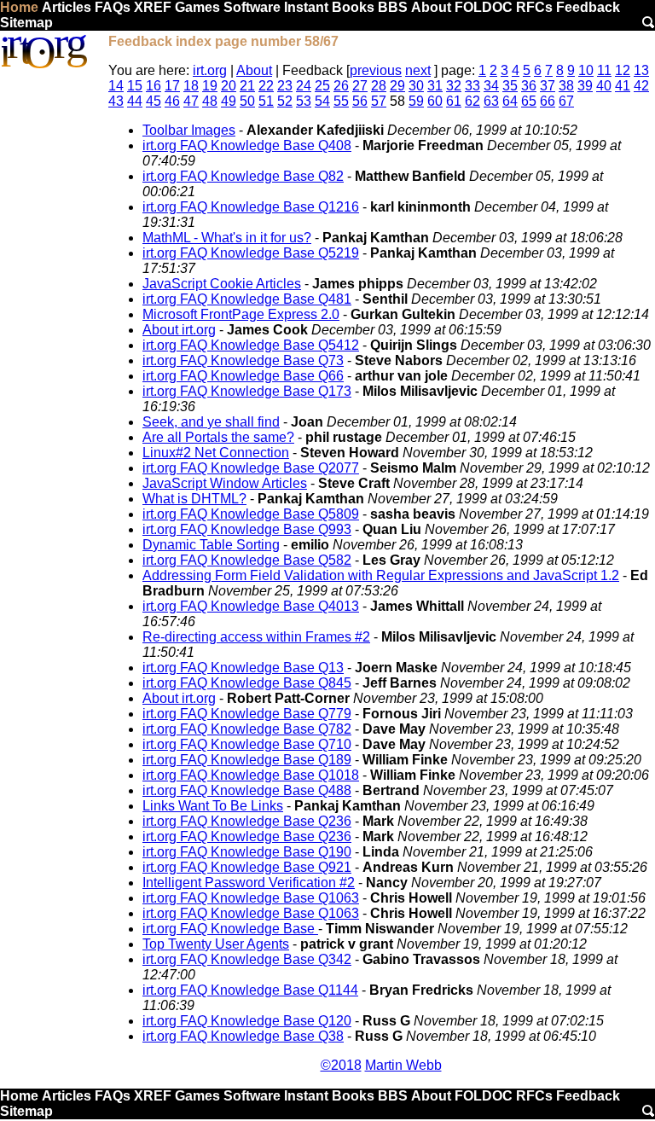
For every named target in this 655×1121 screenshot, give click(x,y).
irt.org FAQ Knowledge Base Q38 (243, 1036)
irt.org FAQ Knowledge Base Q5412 (250, 345)
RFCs (534, 7)
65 (528, 101)
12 (622, 70)
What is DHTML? (194, 498)
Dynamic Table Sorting (211, 544)
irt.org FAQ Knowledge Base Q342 (246, 959)
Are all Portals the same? (218, 437)
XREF (152, 7)
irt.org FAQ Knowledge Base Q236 (246, 821)
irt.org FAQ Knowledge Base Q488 (246, 790)
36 (528, 85)
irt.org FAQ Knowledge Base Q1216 (250, 207)
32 (453, 85)
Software (252, 7)
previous (376, 70)
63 (491, 101)
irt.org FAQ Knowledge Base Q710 (246, 744)
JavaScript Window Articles (224, 483)
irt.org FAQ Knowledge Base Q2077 (250, 468)
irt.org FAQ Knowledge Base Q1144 (250, 990)
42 (641, 85)
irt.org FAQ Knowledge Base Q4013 (250, 606)
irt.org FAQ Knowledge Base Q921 (246, 867)
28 (378, 85)
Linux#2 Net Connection (215, 452)
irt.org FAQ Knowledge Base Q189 (246, 759)
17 (172, 85)
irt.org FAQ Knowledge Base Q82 (243, 176)
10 (586, 70)
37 (547, 85)
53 (303, 101)
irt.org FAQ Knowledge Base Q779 (246, 713)
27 (360, 85)
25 (322, 85)
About (431, 7)
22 (266, 85)
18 (191, 85)
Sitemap (26, 22)
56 (360, 101)
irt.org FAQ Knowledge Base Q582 (246, 560)
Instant (306, 7)
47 (191, 101)
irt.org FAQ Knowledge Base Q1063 (250, 898)
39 (585, 85)
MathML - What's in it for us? (226, 237)
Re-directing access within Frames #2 (256, 637)
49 (228, 101)
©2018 (341, 1065)
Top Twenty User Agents (215, 944)
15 (134, 85)
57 (378, 101)
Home (19, 7)
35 (510, 85)
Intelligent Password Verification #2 (248, 882)
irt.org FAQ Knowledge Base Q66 (243, 376)
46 (172, 101)
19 (209, 85)
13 (641, 70)
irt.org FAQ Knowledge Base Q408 (246, 145)
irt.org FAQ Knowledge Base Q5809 (250, 514)
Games (197, 7)
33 (472, 85)
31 (435, 85)
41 (622, 85)
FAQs (112, 7)
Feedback (588, 7)
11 (604, 70)
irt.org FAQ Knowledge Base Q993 (246, 529)
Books (353, 7)
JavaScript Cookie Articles (221, 283)
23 (285, 85)
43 (116, 101)
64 (510, 101)
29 (397, 85)
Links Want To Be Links (212, 806)
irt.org (210, 70)
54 (322, 101)
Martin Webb (403, 1065)
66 (547, 101)
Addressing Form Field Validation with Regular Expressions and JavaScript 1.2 (380, 575)
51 (266, 101)
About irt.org (179, 329)
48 (209, 101)
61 (453, 101)
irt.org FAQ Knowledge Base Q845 (246, 683)
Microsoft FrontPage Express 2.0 (240, 314)
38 (566, 85)
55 (341, 101)
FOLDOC (484, 7)
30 (416, 85)
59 (416, 101)
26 (341, 85)
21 (247, 85)
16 (153, 85)
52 (285, 101)
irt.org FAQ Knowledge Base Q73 (243, 360)
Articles (66, 7)
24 (303, 85)
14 (116, 85)
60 (435, 101)
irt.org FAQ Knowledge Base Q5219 (250, 253)
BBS (393, 7)
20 (228, 85)
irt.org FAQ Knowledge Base (230, 928)
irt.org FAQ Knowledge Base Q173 (246, 391)
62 (472, 101)
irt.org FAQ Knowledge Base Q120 (246, 1021)
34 (491, 85)
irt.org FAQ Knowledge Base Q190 (246, 852)
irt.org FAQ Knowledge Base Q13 (243, 667)
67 (566, 101)
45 (153, 101)
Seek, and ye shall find (211, 422)
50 (247, 101)
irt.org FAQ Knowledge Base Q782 (246, 729)
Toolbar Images (188, 130)
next (418, 70)
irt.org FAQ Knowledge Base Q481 (246, 299)
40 (604, 85)
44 (134, 101)
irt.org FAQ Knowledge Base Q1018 (250, 775)
